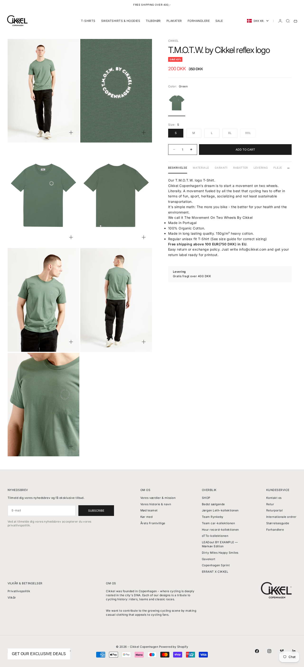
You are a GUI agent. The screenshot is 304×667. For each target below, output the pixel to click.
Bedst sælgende (213, 504)
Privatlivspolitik (19, 591)
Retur (270, 504)
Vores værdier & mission (158, 498)
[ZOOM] (71, 132)
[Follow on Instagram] (269, 651)
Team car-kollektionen (218, 523)
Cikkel (173, 41)
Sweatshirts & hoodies (120, 21)
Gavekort (208, 559)
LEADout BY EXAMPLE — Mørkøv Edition (220, 544)
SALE (219, 21)
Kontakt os (274, 498)
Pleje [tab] (277, 167)
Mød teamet (149, 510)
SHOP (206, 498)
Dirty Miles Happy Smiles (220, 552)
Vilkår (12, 597)
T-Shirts (88, 21)
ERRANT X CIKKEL (215, 571)
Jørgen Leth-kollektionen (220, 510)
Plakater (174, 21)
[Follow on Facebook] (257, 651)
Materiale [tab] (201, 167)
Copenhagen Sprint (216, 565)
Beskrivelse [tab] (177, 167)
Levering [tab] (261, 167)
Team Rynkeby (212, 517)
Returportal (274, 510)
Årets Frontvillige (152, 523)
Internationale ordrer (281, 517)
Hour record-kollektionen (220, 529)
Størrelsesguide (277, 523)
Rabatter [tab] (240, 167)
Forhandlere (199, 21)
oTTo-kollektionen (215, 536)
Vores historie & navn (155, 504)
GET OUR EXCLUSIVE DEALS (39, 654)
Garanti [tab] (221, 167)
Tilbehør (153, 21)
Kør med (146, 517)
